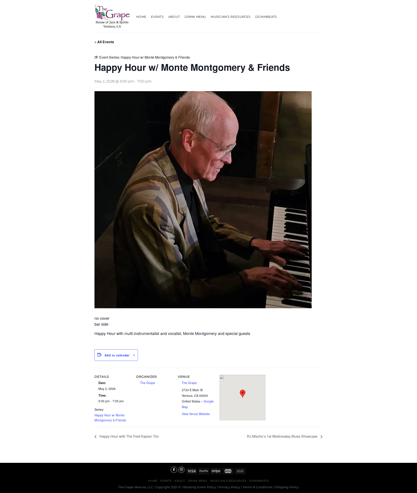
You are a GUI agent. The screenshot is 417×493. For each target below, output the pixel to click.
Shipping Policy (287, 487)
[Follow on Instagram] (181, 470)
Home (141, 17)
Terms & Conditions (257, 487)
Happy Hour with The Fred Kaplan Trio (129, 436)
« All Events (104, 41)
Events (157, 17)
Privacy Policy (229, 487)
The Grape (147, 383)
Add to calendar (116, 355)
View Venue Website (196, 414)
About (174, 17)
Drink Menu (195, 17)
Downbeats (266, 17)
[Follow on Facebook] (174, 470)
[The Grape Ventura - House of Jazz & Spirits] (112, 16)
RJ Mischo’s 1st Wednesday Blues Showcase (282, 436)
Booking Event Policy (199, 487)
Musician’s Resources (230, 17)
